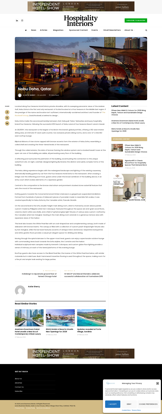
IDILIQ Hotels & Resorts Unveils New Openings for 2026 (59, 330)
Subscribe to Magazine (136, 20)
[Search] (146, 30)
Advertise (18, 383)
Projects (22, 83)
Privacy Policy (136, 410)
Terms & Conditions (43, 408)
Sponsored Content (78, 30)
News (33, 30)
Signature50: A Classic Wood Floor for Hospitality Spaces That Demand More (136, 162)
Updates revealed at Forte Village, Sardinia (89, 330)
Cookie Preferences (148, 404)
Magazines (58, 30)
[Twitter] (7, 118)
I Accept (113, 404)
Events (95, 30)
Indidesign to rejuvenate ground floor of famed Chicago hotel (39, 275)
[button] (157, 383)
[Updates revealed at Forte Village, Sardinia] (91, 317)
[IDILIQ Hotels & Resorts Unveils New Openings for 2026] (60, 317)
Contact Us (19, 387)
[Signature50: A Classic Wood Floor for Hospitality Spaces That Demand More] (117, 163)
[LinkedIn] (7, 123)
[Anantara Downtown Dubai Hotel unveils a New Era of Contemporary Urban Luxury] (29, 317)
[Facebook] (7, 112)
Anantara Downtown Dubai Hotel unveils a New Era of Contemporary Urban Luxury (28, 331)
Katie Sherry (30, 95)
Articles (43, 30)
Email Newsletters (112, 30)
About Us (129, 30)
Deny (129, 404)
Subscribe (18, 391)
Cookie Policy (126, 410)
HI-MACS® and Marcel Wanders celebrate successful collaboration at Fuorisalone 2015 (83, 275)
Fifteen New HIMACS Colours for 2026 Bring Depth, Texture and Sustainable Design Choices (128, 112)
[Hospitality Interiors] (81, 20)
